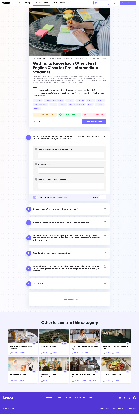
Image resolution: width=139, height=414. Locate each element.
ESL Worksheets (59, 3)
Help (91, 397)
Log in (114, 3)
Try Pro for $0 (102, 3)
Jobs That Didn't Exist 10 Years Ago (85, 347)
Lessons (49, 397)
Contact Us (80, 397)
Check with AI (44, 197)
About (68, 397)
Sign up (128, 3)
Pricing (27, 3)
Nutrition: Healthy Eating (113, 374)
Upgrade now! (62, 197)
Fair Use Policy (131, 408)
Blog (59, 397)
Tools (17, 3)
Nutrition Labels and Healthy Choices (22, 347)
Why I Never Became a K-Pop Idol (115, 347)
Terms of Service (118, 408)
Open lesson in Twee (94, 121)
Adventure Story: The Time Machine (83, 375)
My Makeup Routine (18, 374)
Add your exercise (71, 299)
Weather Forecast (48, 346)
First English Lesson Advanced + (49, 375)
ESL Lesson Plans (41, 3)
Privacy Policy (104, 408)
